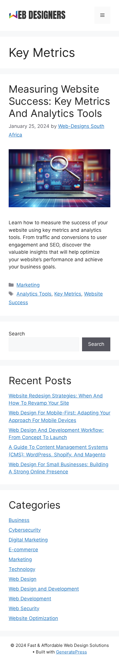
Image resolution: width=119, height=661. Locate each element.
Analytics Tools (33, 294)
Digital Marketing (28, 540)
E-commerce (23, 549)
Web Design (22, 579)
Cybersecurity (25, 530)
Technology (22, 569)
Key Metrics (67, 294)
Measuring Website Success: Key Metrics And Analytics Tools (59, 101)
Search (17, 334)
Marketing (28, 285)
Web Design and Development (44, 589)
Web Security (24, 608)
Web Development (30, 599)
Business (19, 520)
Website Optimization (33, 618)
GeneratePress (71, 652)
